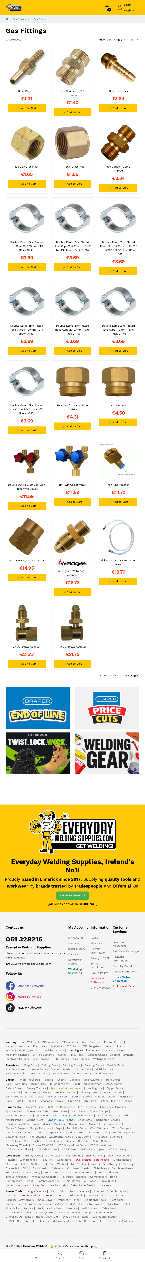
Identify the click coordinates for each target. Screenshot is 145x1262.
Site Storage (110, 1164)
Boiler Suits (38, 1083)
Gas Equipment (21, 19)
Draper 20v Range (68, 1199)
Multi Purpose (104, 1069)
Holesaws (43, 1220)
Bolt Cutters (83, 1136)
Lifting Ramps (122, 1159)
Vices (95, 1164)
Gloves (62, 1054)
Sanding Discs (83, 1073)
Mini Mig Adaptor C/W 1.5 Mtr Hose (118, 562)
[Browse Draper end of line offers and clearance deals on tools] (38, 707)
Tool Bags (12, 1172)
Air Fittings (73, 1180)
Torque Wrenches (17, 1176)
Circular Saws (117, 1191)
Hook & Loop (39, 1073)
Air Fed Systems (43, 1054)
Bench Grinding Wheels (118, 1220)
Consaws (11, 1195)
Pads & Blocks (105, 1073)
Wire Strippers (99, 1128)
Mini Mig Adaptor (118, 484)
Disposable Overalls (51, 1100)
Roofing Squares (123, 1132)
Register (130, 10)
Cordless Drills (97, 1195)
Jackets (75, 1079)
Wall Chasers (90, 1208)
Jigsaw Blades (62, 1220)
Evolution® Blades (105, 1216)
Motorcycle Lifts (16, 1164)
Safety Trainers (36, 1088)
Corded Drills (75, 1195)
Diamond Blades (61, 1069)
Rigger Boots (115, 1088)
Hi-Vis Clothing (59, 1083)
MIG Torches (41, 1058)
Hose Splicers (26, 90)
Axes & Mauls (41, 1123)
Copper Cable (96, 1054)
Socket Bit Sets (109, 1172)
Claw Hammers (86, 1106)
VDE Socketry (117, 1149)
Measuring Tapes (47, 1115)
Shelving (128, 1164)
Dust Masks (36, 1096)
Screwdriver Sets (38, 1111)
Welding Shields (54, 1050)
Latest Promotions (125, 971)
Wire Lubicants (115, 1046)
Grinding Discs (71, 1065)
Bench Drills (58, 1191)
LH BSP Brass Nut (26, 166)
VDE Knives (69, 1149)
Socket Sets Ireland (81, 1172)
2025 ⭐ (98, 980)
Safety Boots (113, 1083)
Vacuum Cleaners (70, 1212)
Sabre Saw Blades (87, 1220)
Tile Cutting (37, 1136)
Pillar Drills (12, 1208)
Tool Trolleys (79, 1164)
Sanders (72, 1208)
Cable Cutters (101, 1140)
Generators (64, 1159)
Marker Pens (13, 1119)
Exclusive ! (124, 986)
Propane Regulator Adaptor (26, 560)
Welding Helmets (29, 1050)
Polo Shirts (113, 1079)
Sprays (10, 1050)
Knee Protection (105, 1096)
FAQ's (94, 937)
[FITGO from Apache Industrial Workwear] (38, 753)
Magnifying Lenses (17, 1054)
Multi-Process (91, 1042)
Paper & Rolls (61, 1073)
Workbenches (28, 1159)
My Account (75, 937)
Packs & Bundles (16, 1073)
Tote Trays (100, 1168)
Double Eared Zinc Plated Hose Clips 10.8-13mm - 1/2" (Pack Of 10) (27, 246)
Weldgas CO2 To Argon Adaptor (72, 572)
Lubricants (104, 1185)
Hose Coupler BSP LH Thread (118, 168)
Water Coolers (15, 1046)
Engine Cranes (94, 1155)
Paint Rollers (54, 1140)
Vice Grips (124, 1115)
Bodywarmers (93, 1079)
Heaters (10, 1159)
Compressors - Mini (49, 1180)
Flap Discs (30, 1065)
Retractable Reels (82, 1185)
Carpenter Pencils (107, 1119)
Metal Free (31, 1092)
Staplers (115, 1136)
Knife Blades (106, 1115)
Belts (75, 1096)
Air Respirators (90, 1092)
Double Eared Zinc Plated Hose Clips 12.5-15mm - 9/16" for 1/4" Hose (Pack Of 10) (72, 246)
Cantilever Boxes (122, 1168)
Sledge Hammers (40, 1128)
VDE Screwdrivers (101, 1145)
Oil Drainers (38, 1164)
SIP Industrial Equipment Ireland (41, 1195)
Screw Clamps (99, 1111)
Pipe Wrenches (112, 1123)
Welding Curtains (103, 1058)
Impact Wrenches (17, 1185)
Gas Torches (81, 1058)
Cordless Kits (118, 1195)
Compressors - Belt (102, 1176)
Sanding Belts (93, 1065)
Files (65, 1115)
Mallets (93, 1123)
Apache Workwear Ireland (67, 1088)
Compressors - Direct (19, 1180)
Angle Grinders (37, 1191)
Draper (122, 978)
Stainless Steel (15, 1069)
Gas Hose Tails (118, 90)
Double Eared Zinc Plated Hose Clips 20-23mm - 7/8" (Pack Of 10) (72, 329)
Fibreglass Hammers (113, 1106)
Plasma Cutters (113, 1042)
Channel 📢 (75, 971)
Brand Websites (101, 987)
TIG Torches (61, 1058)
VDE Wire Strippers (92, 1149)
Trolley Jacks (33, 1155)
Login (127, 4)
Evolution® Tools (95, 1199)
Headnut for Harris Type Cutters (72, 407)
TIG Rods (73, 1046)
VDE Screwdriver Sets (72, 1145)
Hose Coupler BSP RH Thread (72, 92)
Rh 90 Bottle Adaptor (72, 646)
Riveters (100, 1136)
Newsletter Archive (75, 961)
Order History (76, 948)
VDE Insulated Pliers (18, 1149)
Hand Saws (60, 1111)
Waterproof (13, 1092)
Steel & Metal (115, 1065)
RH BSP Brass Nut (72, 166)
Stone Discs (83, 1069)
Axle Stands (73, 1155)
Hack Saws (79, 1111)
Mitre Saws (93, 1203)
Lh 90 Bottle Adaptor (26, 646)
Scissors (83, 1140)
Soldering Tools (15, 1136)
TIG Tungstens (92, 1046)
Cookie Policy (99, 972)
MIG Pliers (77, 1054)
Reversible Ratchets (73, 1176)
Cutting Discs (50, 1065)
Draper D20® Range (18, 1216)
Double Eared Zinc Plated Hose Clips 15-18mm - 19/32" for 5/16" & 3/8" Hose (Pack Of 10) (118, 248)
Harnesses (126, 1096)
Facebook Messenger (119, 943)
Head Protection (65, 1092)
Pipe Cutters (77, 1132)
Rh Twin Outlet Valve (72, 484)
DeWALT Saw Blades (19, 1220)
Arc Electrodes (37, 1046)
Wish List (74, 954)
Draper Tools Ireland (60, 1119)
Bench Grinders (79, 1191)
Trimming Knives (82, 1115)
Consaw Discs (37, 1069)
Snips (59, 1128)
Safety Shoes (14, 1088)
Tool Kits (47, 1159)
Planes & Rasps (15, 1128)
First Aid (73, 1100)
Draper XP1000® (43, 1145)
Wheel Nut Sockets (44, 1176)
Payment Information (120, 958)
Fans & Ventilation (119, 1155)
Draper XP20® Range (98, 1212)
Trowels (40, 1132)
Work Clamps (120, 1128)
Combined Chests (78, 1168)
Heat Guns (116, 1199)
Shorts (61, 1079)
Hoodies (48, 1079)
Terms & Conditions (97, 965)
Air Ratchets (58, 1185)
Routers (28, 1208)
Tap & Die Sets (76, 1128)
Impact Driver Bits (47, 1216)
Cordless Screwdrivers (20, 1199)
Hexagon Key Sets (17, 1123)
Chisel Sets (85, 1119)
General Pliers (35, 1106)
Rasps (70, 1140)
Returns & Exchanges (126, 951)
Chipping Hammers (121, 1054)
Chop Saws (45, 1199)
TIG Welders (70, 1042)
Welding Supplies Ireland (84, 1050)
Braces (30, 1100)
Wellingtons (95, 1088)
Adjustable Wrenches (19, 1115)
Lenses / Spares (114, 1050)
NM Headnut (118, 405)
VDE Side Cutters (46, 1149)
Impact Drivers (15, 1203)
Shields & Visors (57, 1096)
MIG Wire (56, 1046)
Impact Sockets (55, 1172)
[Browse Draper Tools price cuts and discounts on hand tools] (107, 707)
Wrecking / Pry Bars (18, 1132)
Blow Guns (107, 1180)
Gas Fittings (39, 19)
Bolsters (59, 1123)
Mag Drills (75, 1203)
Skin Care (88, 1100)
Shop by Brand (122, 966)
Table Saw (109, 1208)
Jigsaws (60, 1203)
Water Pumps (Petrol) (41, 1212)
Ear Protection (15, 1096)
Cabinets (57, 1168)
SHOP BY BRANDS (72, 895)
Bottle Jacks (54, 1155)
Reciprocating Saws (50, 1208)
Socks (86, 1096)
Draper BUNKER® (17, 1168)
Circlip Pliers (77, 1123)
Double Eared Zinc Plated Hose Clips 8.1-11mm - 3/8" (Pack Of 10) (27, 409)
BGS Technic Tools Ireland (92, 1159)
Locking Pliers (34, 1119)
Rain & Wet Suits (16, 1083)
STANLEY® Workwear (87, 1083)
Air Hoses (90, 1180)
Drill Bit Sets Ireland (76, 1216)
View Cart (74, 943)
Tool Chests (40, 1168)
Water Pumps (14, 1212)
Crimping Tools (98, 1132)
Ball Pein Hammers (60, 1106)
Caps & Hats (13, 1100)
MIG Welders (50, 1042)
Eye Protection (112, 1092)
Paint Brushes (33, 1140)
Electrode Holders (17, 1058)
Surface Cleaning (109, 1100)
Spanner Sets (14, 1111)
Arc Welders (29, 1042)
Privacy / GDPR (100, 958)
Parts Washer (58, 1164)
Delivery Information (98, 950)
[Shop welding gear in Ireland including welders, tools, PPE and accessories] (107, 753)
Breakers (99, 1191)
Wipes (128, 1100)
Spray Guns (39, 1185)
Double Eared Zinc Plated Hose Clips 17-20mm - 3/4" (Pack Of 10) (27, 329)
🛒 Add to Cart (26, 108)
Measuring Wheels (17, 1145)
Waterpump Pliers (60, 1136)
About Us (96, 943)
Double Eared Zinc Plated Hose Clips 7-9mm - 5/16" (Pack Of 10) (118, 329)
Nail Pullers (13, 1140)
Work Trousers (29, 1079)
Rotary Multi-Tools (116, 1203)
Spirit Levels (57, 1132)
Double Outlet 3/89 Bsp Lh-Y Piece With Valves (27, 486)
